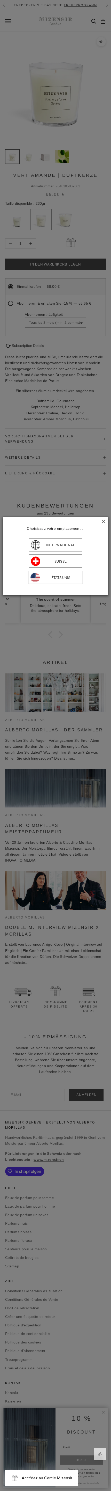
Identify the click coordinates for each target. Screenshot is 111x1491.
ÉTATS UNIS (60, 577)
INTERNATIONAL (60, 545)
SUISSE (60, 561)
